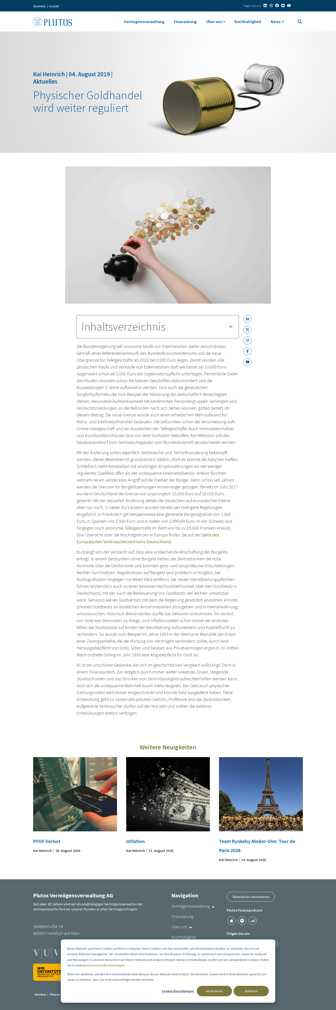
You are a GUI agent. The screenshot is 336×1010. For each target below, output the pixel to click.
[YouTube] (288, 5)
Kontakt (54, 6)
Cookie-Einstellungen (178, 991)
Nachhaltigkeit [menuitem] (248, 21)
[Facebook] (277, 5)
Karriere (40, 994)
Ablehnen (251, 991)
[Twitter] (282, 5)
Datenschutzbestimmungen (106, 965)
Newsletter (39, 6)
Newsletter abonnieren (250, 896)
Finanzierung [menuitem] (185, 21)
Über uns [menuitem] (214, 21)
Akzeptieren (214, 991)
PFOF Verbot (47, 841)
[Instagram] (271, 5)
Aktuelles (45, 81)
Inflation (135, 841)
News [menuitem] (276, 21)
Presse (54, 994)
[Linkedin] (265, 5)
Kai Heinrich (49, 74)
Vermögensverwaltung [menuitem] (144, 21)
